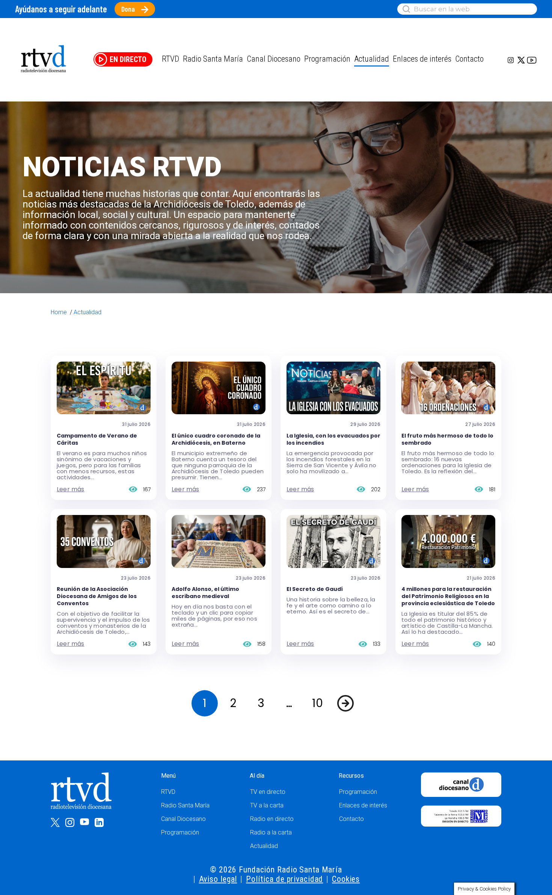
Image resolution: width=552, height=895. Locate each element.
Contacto (469, 59)
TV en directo (267, 791)
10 (317, 703)
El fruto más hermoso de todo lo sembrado (447, 439)
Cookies (346, 879)
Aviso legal (218, 879)
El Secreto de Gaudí (315, 589)
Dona (128, 9)
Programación (180, 832)
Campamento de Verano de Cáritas (97, 439)
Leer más (70, 489)
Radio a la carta (271, 832)
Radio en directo (272, 818)
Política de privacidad (284, 879)
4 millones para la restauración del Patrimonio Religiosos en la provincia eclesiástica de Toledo (448, 596)
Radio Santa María (213, 59)
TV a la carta (267, 805)
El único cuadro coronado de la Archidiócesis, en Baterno (216, 439)
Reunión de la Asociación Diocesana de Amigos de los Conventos (97, 596)
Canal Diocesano (273, 59)
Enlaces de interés (422, 59)
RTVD (168, 791)
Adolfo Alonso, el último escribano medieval (205, 592)
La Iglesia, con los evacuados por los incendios (333, 439)
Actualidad (371, 59)
